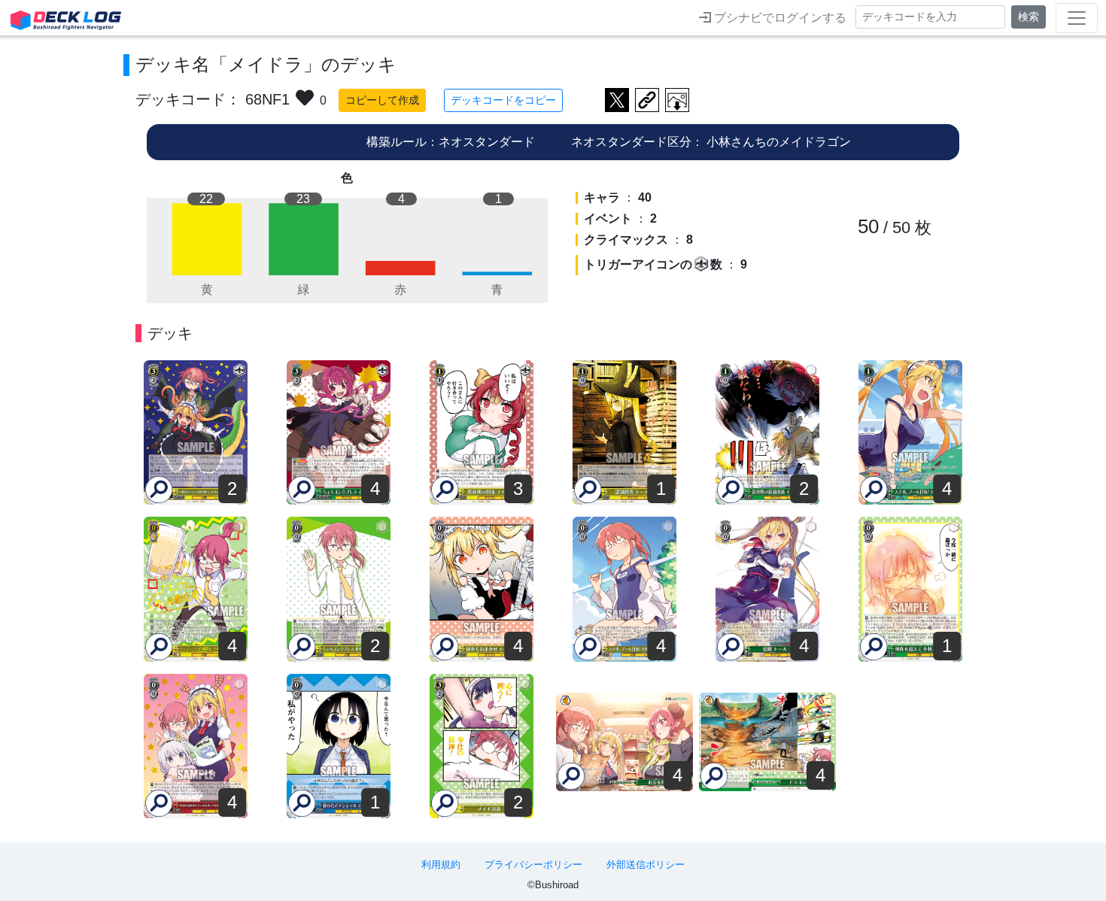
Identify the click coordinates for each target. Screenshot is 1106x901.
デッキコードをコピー (503, 100)
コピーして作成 (382, 100)
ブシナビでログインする (778, 17)
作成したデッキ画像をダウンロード (677, 100)
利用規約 (440, 864)
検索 (1028, 17)
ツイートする (617, 100)
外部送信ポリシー (645, 864)
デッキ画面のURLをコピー (647, 100)
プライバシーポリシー (533, 864)
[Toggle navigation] (1077, 18)
